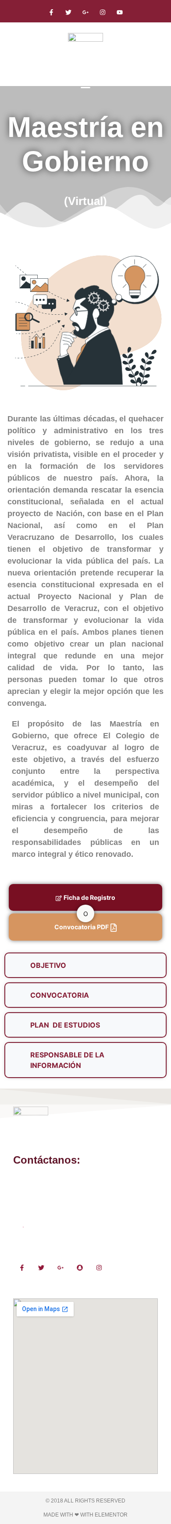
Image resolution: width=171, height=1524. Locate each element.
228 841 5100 (32, 1179)
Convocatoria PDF (81, 927)
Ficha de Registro (89, 897)
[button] (85, 85)
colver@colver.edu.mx (44, 1196)
